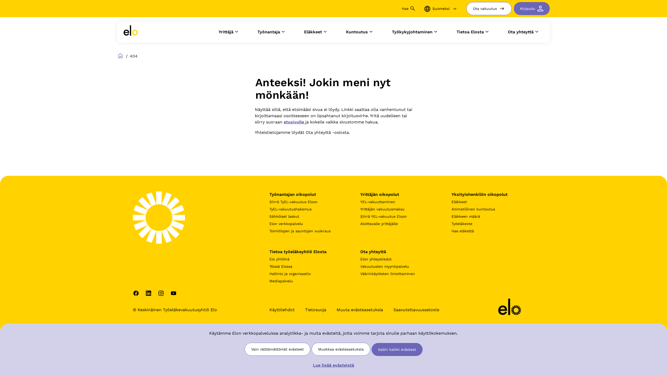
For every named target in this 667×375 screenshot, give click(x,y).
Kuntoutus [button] (357, 31)
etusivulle (294, 122)
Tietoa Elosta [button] (470, 31)
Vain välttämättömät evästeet (277, 349)
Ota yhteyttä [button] (521, 31)
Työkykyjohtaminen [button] (412, 31)
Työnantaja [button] (268, 31)
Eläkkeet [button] (313, 31)
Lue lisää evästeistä (333, 365)
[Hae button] (413, 8)
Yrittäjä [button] (226, 31)
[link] (130, 32)
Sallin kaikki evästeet (397, 349)
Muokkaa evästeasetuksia (341, 349)
